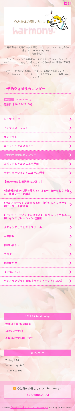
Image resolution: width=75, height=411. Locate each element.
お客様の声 (10, 262)
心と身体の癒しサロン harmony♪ (29, 407)
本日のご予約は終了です (19, 337)
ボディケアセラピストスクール (23, 227)
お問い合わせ (12, 245)
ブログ (8, 254)
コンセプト (10, 136)
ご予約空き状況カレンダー (20, 154)
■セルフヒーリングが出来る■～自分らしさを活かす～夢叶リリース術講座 (37, 204)
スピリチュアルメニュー (19, 145)
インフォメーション (16, 128)
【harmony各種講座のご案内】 (23, 181)
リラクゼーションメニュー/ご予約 (25, 172)
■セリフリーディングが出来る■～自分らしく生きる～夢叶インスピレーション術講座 (37, 217)
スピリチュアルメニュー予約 (21, 163)
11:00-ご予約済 (14, 330)
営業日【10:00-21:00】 (19, 324)
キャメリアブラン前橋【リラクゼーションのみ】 (34, 280)
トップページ (12, 119)
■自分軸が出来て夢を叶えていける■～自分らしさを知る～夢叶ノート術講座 (37, 192)
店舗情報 (9, 236)
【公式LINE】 (12, 271)
